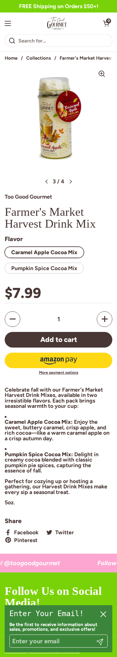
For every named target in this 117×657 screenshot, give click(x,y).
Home (11, 58)
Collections (38, 58)
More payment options (58, 372)
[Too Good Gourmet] (57, 23)
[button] (106, 23)
